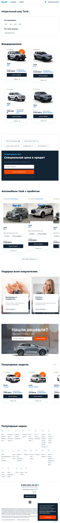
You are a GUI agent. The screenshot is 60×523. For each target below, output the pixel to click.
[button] (51, 364)
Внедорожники (9, 33)
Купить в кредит (16, 75)
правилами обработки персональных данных (24, 177)
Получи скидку (40, 338)
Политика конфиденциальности (8, 519)
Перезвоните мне (30, 496)
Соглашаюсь (47, 517)
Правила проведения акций (23, 519)
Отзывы (34, 491)
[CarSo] (4, 2)
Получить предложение (19, 172)
